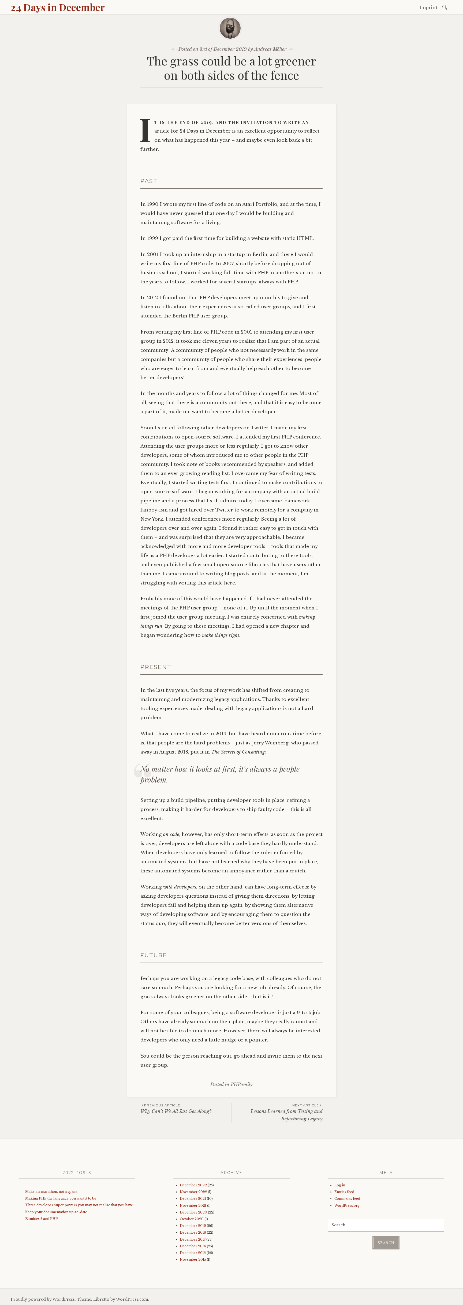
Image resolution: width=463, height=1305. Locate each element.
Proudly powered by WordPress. (43, 1299)
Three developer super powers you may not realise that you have (79, 1205)
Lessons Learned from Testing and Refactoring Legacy (287, 1112)
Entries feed (344, 1192)
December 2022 (193, 1185)
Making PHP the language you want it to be (60, 1198)
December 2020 (193, 1212)
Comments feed (347, 1199)
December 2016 (193, 1246)
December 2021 (193, 1199)
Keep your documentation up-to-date (56, 1212)
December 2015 (193, 1253)
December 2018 (193, 1232)
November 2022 (193, 1192)
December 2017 (193, 1239)
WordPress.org (347, 1206)
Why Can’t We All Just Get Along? (175, 1108)
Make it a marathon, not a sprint (51, 1192)
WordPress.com (132, 1299)
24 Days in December (58, 7)
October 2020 (192, 1219)
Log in (339, 1185)
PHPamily (242, 1084)
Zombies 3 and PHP (41, 1219)
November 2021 (193, 1206)
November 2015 (193, 1260)
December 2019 (193, 1226)
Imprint (429, 7)
